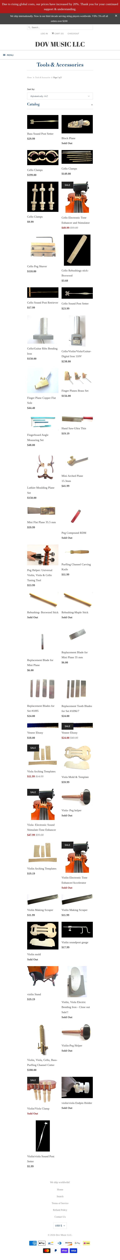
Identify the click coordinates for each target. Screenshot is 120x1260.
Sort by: (31, 89)
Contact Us (60, 1216)
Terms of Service (60, 1203)
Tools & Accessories (60, 65)
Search (60, 1196)
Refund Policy (60, 1210)
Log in (44, 34)
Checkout (73, 34)
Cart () (59, 34)
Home (60, 1189)
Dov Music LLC (64, 1235)
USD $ (58, 1225)
